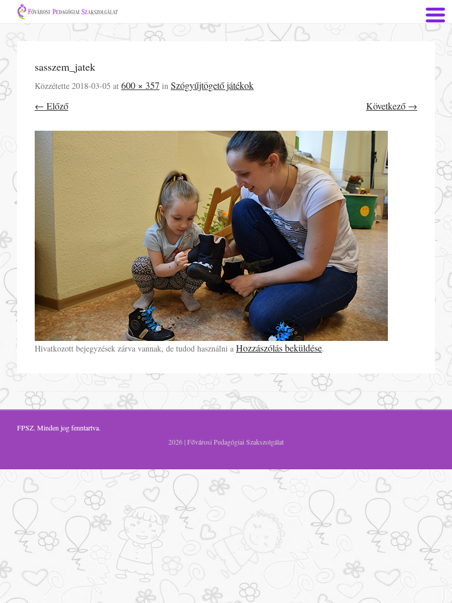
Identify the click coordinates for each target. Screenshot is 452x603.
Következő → (391, 106)
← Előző (51, 106)
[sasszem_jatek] (226, 236)
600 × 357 (140, 85)
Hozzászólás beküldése (279, 348)
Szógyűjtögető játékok (212, 85)
